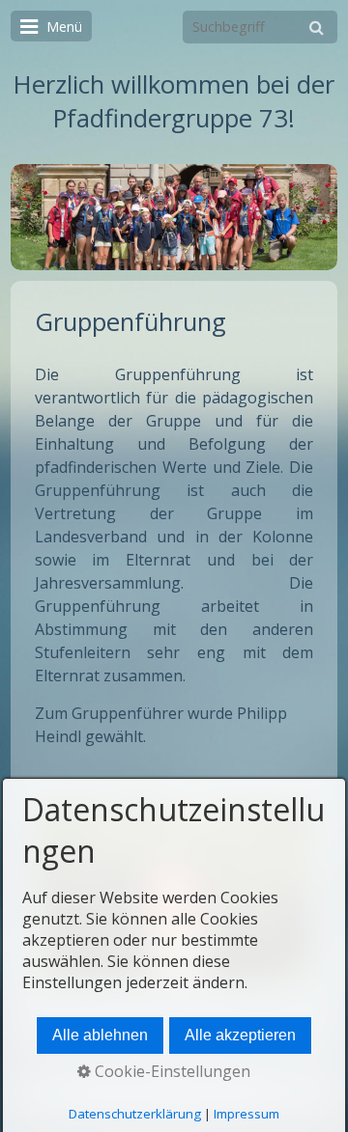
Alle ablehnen (100, 1035)
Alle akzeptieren (240, 1035)
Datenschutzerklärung (135, 1113)
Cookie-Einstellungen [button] (170, 1071)
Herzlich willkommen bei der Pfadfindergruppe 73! (174, 101)
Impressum (246, 1113)
